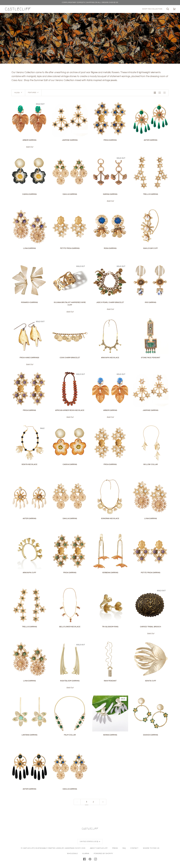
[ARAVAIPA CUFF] (29, 551)
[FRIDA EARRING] (110, 119)
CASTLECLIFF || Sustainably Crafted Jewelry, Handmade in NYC (52, 848)
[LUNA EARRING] (29, 227)
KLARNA (85, 853)
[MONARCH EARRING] (29, 281)
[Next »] (103, 802)
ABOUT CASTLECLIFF (99, 848)
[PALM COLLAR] (70, 713)
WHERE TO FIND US (151, 848)
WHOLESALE (72, 853)
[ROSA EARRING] (110, 227)
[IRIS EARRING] (150, 281)
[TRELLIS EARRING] (150, 173)
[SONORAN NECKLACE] (110, 497)
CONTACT (134, 848)
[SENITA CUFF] (150, 659)
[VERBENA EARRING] (110, 551)
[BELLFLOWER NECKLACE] (70, 605)
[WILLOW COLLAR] (150, 443)
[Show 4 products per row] (165, 93)
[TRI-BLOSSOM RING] (110, 605)
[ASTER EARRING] (150, 119)
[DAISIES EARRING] (150, 713)
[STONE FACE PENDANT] (150, 336)
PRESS (115, 848)
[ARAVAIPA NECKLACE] (110, 336)
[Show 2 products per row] (154, 93)
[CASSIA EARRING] (29, 173)
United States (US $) (89, 841)
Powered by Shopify (103, 853)
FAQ (124, 848)
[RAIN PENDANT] (110, 659)
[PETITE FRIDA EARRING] (70, 227)
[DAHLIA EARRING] (70, 173)
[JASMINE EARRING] (70, 119)
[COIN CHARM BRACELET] (70, 336)
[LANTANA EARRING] (29, 713)
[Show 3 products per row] (159, 93)
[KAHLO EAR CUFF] (150, 227)
